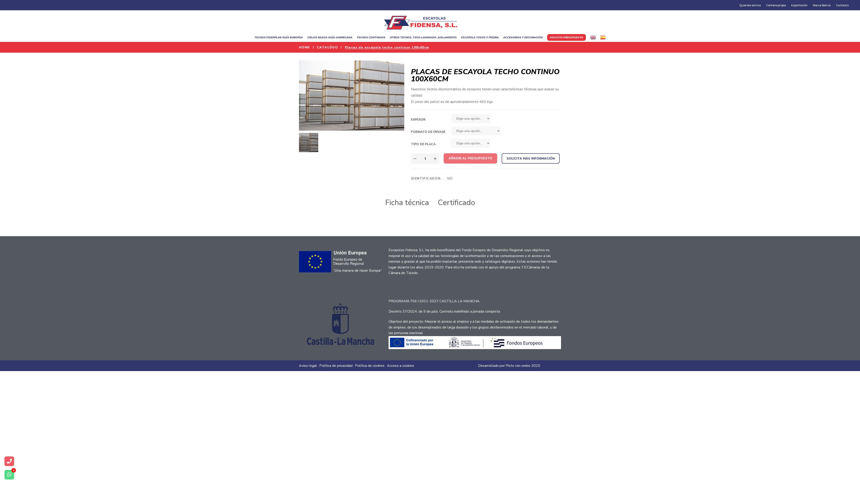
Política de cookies (370, 365)
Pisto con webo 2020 (523, 365)
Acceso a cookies (400, 365)
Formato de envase (428, 132)
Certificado (456, 202)
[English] (593, 37)
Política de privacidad (336, 365)
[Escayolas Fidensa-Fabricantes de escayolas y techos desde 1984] (423, 21)
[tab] (407, 203)
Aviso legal (308, 365)
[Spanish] (603, 37)
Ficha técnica (407, 202)
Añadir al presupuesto (470, 158)
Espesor (418, 119)
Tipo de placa (423, 144)
